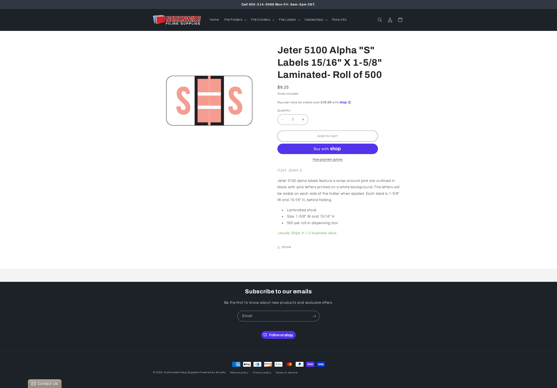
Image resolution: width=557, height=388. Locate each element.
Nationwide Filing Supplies (181, 372)
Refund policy (239, 372)
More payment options (328, 159)
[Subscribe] (314, 316)
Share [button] (286, 247)
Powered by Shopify (212, 372)
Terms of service (287, 372)
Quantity (283, 110)
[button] (234, 20)
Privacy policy (262, 372)
